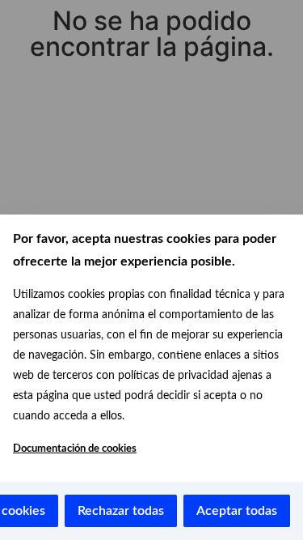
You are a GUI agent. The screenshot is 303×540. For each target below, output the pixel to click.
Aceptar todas (236, 510)
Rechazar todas (121, 510)
